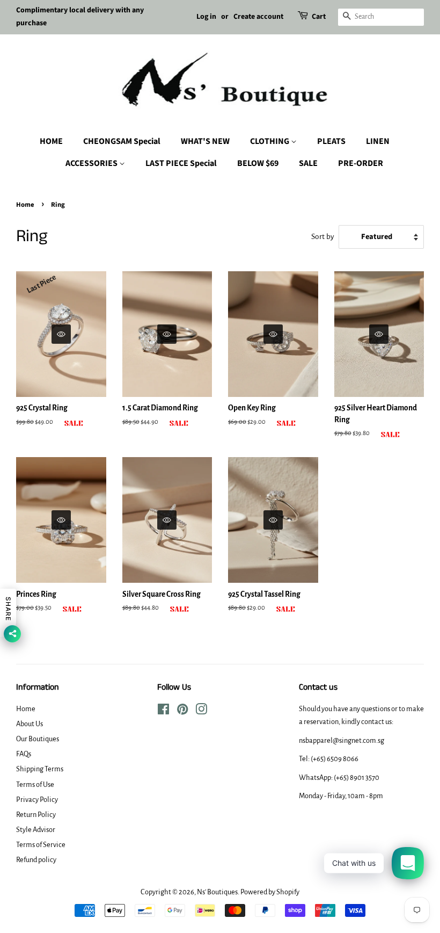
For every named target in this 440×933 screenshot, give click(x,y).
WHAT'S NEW (205, 141)
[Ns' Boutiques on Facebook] (163, 711)
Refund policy (36, 860)
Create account (258, 16)
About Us (29, 724)
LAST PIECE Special (181, 163)
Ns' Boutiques (217, 892)
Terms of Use (35, 784)
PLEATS (331, 141)
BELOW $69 (257, 163)
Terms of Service (40, 845)
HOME (51, 141)
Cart (319, 16)
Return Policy (36, 815)
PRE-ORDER (360, 163)
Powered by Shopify (269, 892)
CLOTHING (270, 141)
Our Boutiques (37, 739)
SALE (308, 163)
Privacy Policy (37, 799)
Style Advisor (35, 830)
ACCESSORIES (92, 163)
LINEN (378, 141)
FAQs (23, 754)
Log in (206, 16)
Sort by (322, 237)
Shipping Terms (39, 769)
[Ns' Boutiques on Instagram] (201, 711)
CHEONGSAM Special (121, 141)
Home (25, 204)
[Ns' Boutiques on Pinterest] (182, 711)
